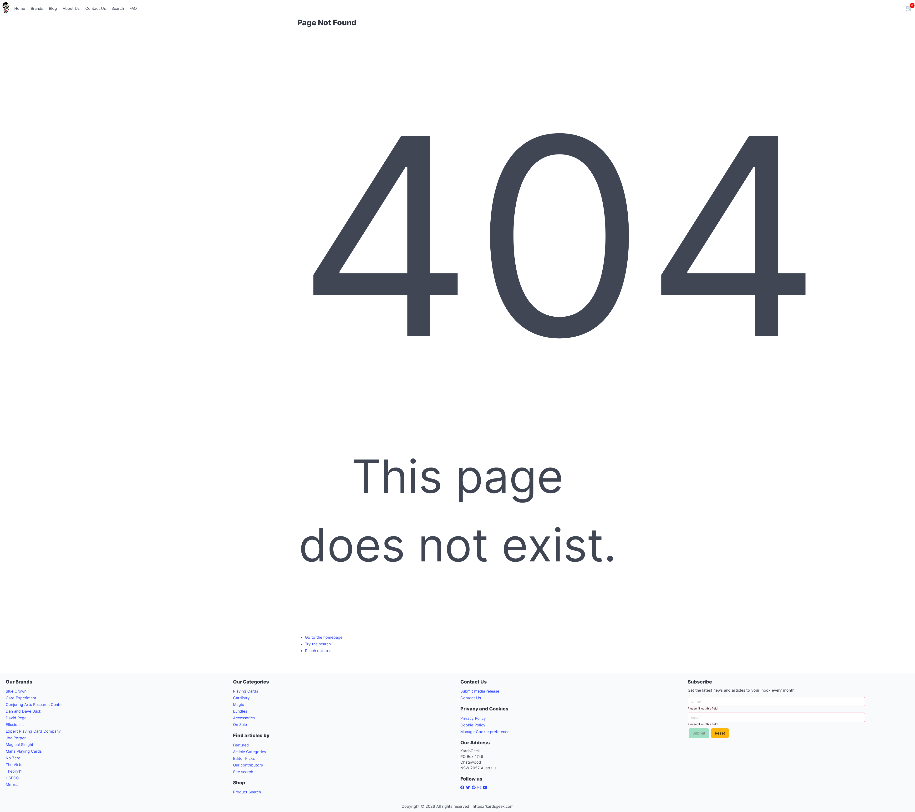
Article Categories (249, 751)
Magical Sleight (19, 744)
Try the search (318, 644)
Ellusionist (15, 724)
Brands (37, 8)
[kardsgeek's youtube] (486, 787)
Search (118, 8)
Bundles (240, 711)
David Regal (16, 717)
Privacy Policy (473, 718)
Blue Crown (16, 691)
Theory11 (14, 771)
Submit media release (479, 691)
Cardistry (241, 697)
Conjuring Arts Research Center (34, 704)
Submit (698, 733)
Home (19, 8)
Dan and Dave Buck (23, 711)
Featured (241, 745)
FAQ (133, 8)
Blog (53, 8)
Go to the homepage (323, 637)
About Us (71, 8)
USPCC (12, 778)
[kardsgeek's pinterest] (475, 787)
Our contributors (248, 765)
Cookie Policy (472, 725)
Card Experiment (21, 697)
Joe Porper (16, 737)
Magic (238, 704)
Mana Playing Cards (24, 751)
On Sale (240, 724)
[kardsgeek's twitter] (469, 787)
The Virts (14, 764)
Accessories (244, 717)
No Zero (13, 757)
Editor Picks (244, 758)
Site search (243, 771)
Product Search (247, 792)
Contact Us (95, 8)
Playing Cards (245, 691)
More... (12, 784)
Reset (720, 733)
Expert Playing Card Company (33, 731)
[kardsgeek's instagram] (480, 787)
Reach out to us (319, 650)
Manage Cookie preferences (485, 731)
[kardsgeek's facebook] (463, 787)
